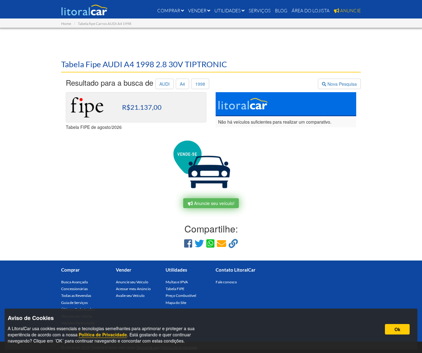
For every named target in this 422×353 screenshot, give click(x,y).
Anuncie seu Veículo (132, 282)
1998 (200, 84)
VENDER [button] (197, 11)
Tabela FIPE (175, 288)
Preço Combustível (181, 295)
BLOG (281, 11)
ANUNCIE (350, 11)
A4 (182, 84)
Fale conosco (226, 282)
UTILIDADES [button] (228, 11)
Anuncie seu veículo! (213, 203)
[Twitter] (199, 243)
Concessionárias (74, 288)
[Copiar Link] (233, 243)
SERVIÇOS (260, 11)
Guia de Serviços (74, 302)
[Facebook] (188, 243)
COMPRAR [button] (169, 11)
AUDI (164, 84)
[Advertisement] (211, 43)
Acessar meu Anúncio (133, 288)
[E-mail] (221, 243)
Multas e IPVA (177, 282)
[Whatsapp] (210, 243)
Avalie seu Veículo (130, 295)
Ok (397, 329)
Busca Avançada (74, 282)
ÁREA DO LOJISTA (311, 11)
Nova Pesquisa (341, 84)
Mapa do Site (176, 302)
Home (66, 23)
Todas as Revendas (76, 295)
